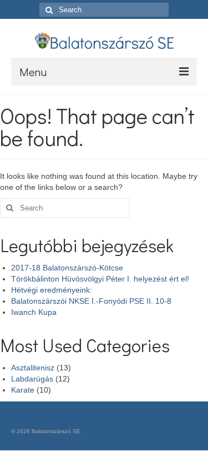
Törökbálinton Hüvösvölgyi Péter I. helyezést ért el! (100, 278)
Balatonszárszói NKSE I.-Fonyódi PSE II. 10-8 (91, 301)
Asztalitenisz (32, 367)
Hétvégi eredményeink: (51, 289)
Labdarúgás (32, 378)
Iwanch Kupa (34, 312)
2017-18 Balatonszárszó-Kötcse (67, 267)
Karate (22, 389)
